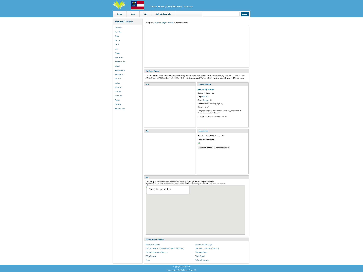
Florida (117, 40)
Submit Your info (163, 14)
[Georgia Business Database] (137, 9)
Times (148, 260)
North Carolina (120, 62)
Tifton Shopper (151, 256)
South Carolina (120, 108)
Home (119, 14)
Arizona (117, 100)
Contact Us (192, 270)
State (133, 14)
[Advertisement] (196, 47)
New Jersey (119, 57)
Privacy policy (171, 270)
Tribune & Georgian (202, 260)
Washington (119, 74)
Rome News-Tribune (153, 245)
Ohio (116, 49)
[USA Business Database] (119, 9)
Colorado (118, 91)
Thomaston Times (201, 252)
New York (118, 32)
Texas (117, 36)
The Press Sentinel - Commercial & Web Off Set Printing (165, 248)
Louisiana (118, 104)
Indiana (117, 83)
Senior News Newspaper (203, 245)
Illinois (117, 45)
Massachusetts (120, 70)
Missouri (118, 79)
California (118, 28)
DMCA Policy (182, 270)
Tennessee (118, 96)
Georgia (117, 53)
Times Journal (200, 256)
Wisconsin (118, 87)
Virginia (117, 66)
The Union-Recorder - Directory (156, 252)
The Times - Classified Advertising (207, 248)
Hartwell (170, 23)
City (145, 14)
